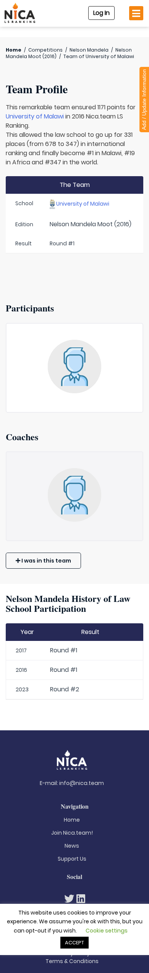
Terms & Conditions (72, 961)
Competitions (45, 50)
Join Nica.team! (72, 833)
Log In (101, 12)
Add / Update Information (144, 99)
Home (13, 50)
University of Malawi (35, 116)
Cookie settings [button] (107, 930)
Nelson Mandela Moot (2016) (90, 224)
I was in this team (45, 560)
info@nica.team (81, 783)
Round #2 (64, 689)
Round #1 (63, 650)
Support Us (72, 859)
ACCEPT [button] (74, 942)
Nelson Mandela (89, 50)
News (72, 846)
